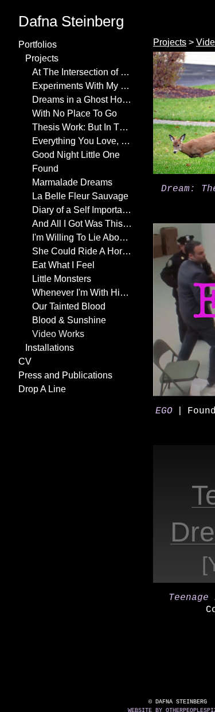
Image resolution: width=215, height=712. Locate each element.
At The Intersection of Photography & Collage (82, 72)
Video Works (56, 334)
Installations (51, 348)
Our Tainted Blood (67, 306)
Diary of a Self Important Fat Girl (82, 210)
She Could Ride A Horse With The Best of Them (82, 251)
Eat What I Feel (60, 265)
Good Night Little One (75, 155)
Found (44, 168)
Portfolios (39, 44)
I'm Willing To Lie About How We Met (82, 237)
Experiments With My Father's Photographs (82, 86)
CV (23, 361)
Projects (41, 58)
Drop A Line (39, 389)
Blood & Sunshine (66, 320)
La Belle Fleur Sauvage (73, 196)
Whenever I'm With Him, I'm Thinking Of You (82, 292)
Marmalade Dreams (69, 182)
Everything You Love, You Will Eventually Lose (82, 141)
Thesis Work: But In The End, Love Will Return (82, 127)
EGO (164, 411)
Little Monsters (62, 279)
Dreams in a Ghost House (80, 100)
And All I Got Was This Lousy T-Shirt (82, 224)
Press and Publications (62, 375)
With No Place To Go (71, 113)
